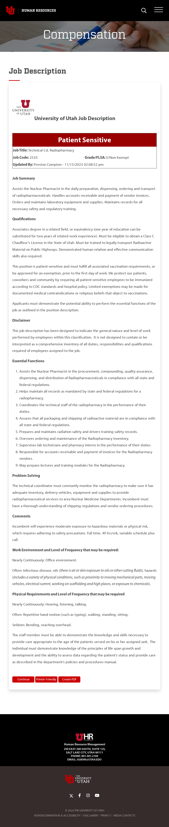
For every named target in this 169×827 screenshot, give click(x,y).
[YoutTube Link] (97, 795)
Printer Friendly (46, 679)
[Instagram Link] (88, 795)
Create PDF (69, 679)
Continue (23, 679)
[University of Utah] (84, 779)
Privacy (106, 815)
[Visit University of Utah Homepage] (10, 10)
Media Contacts (124, 815)
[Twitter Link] (71, 795)
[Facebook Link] (79, 795)
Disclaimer (90, 815)
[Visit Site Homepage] (84, 736)
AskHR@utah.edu (89, 759)
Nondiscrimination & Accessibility (57, 815)
